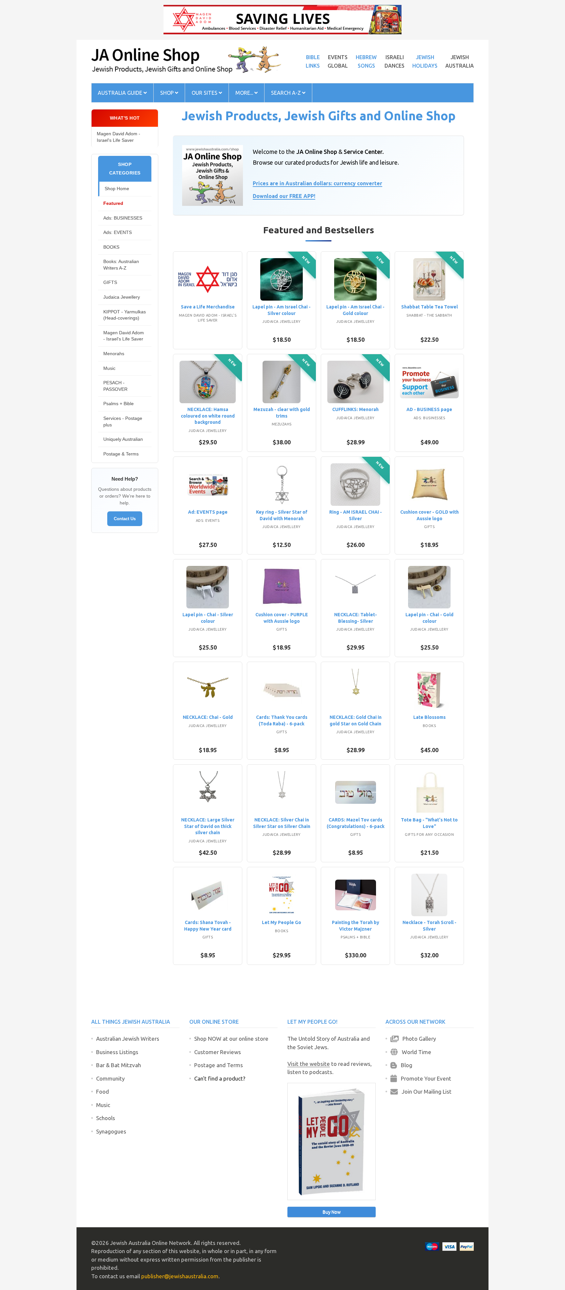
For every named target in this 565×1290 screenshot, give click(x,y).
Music (109, 368)
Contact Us (125, 518)
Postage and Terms (218, 1065)
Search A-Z (286, 93)
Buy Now (332, 1212)
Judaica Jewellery (121, 297)
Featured (113, 203)
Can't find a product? (219, 1078)
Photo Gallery (417, 1038)
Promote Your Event (424, 1078)
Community (110, 1078)
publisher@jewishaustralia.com (179, 1276)
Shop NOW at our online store (231, 1038)
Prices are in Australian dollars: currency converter (317, 183)
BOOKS (111, 247)
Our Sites (205, 93)
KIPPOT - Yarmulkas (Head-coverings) (124, 315)
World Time (414, 1052)
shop (167, 93)
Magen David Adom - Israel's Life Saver (118, 137)
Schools (105, 1118)
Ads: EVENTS (117, 232)
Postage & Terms (121, 453)
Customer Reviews (217, 1052)
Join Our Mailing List (425, 1091)
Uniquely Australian (123, 439)
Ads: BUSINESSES (122, 218)
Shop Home (117, 188)
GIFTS (110, 282)
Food (102, 1091)
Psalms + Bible (118, 403)
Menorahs (113, 353)
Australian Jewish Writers (127, 1038)
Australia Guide (121, 93)
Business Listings (117, 1052)
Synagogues (111, 1131)
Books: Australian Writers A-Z (121, 265)
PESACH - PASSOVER (115, 386)
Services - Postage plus (122, 421)
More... (244, 93)
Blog (404, 1065)
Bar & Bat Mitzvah (118, 1065)
